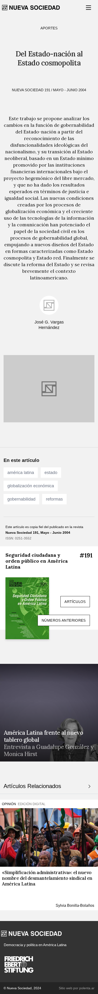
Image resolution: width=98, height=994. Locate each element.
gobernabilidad (21, 499)
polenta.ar (86, 988)
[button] (89, 7)
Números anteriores (64, 620)
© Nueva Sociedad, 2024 (22, 988)
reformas (54, 499)
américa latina (20, 472)
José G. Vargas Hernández (49, 325)
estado (50, 472)
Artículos (75, 602)
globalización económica (30, 485)
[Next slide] (89, 786)
